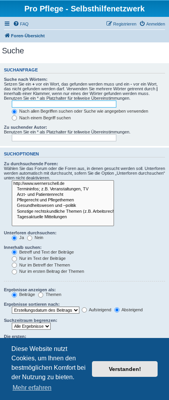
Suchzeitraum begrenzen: (30, 320)
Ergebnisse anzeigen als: (30, 289)
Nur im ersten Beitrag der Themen (51, 271)
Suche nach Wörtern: (26, 79)
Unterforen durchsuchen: (30, 232)
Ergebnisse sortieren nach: (32, 304)
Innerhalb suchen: (23, 247)
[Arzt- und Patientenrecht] (63, 194)
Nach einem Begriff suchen (44, 117)
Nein (38, 237)
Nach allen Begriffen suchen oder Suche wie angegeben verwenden (83, 111)
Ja (21, 237)
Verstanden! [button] (125, 369)
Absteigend (132, 309)
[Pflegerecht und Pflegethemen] (63, 200)
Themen (52, 294)
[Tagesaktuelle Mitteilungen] (63, 217)
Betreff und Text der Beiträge (46, 252)
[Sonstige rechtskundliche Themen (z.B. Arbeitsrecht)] (63, 211)
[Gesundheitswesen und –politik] (63, 205)
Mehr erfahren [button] (32, 387)
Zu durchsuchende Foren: (31, 163)
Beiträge (26, 294)
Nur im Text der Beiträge (42, 258)
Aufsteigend (99, 309)
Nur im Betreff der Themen (44, 265)
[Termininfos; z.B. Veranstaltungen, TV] (63, 189)
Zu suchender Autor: (25, 127)
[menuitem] (21, 24)
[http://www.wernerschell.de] (63, 183)
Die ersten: (15, 336)
